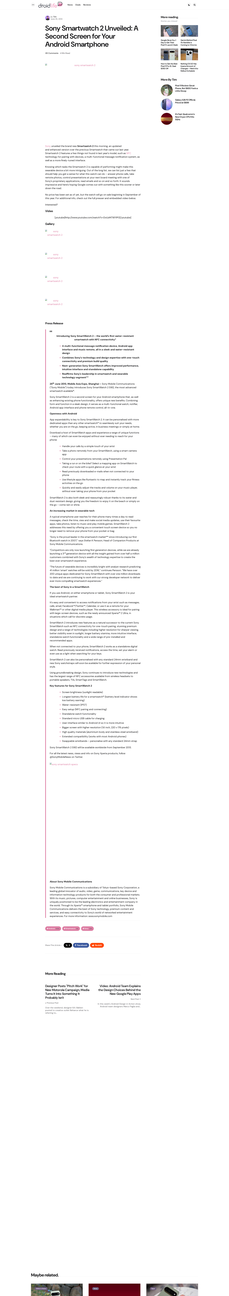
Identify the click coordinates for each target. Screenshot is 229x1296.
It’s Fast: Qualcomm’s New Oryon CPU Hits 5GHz (185, 117)
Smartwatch (72, 928)
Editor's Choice (41, 1289)
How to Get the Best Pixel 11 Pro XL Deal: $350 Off (169, 66)
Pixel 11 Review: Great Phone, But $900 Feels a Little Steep (186, 88)
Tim (55, 16)
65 (51, 53)
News (95, 1289)
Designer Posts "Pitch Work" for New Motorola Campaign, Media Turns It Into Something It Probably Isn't (67, 992)
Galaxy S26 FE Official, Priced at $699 (185, 101)
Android (54, 928)
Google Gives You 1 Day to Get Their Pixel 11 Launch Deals (169, 42)
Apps (153, 1289)
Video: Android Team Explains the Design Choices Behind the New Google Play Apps (119, 990)
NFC (128, 153)
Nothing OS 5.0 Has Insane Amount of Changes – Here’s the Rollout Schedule (189, 67)
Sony (48, 146)
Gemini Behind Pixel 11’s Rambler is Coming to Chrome (189, 42)
